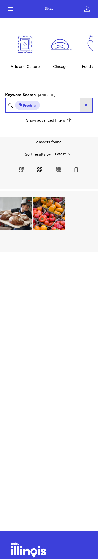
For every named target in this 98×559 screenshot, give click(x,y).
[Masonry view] (22, 170)
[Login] (87, 9)
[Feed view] (76, 170)
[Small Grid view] (58, 170)
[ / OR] (46, 95)
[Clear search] (86, 105)
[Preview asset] (16, 213)
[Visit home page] (49, 9)
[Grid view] (40, 170)
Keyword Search (30, 93)
